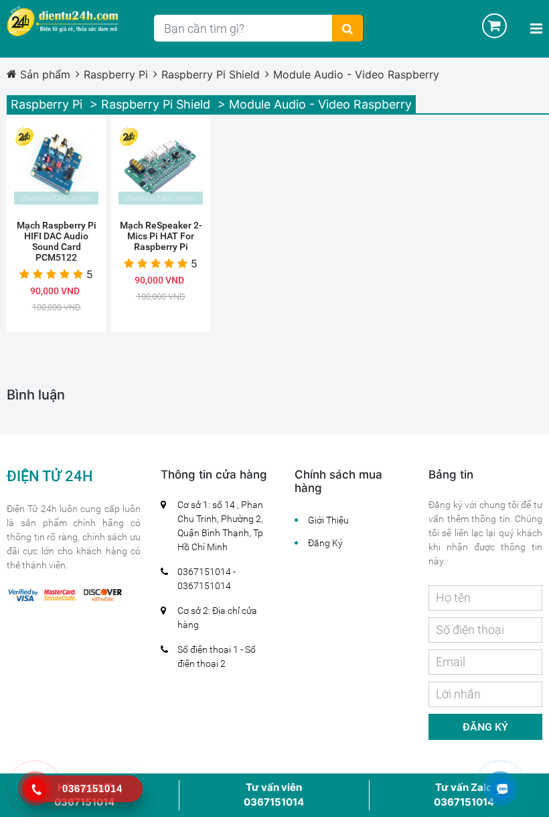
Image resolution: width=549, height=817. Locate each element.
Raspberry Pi (116, 74)
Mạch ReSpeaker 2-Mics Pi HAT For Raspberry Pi (161, 236)
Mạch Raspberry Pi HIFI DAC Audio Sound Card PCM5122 (56, 241)
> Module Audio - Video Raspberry (315, 104)
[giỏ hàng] (484, 26)
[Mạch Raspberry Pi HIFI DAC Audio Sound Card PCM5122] (56, 167)
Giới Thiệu (328, 520)
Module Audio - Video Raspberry (356, 74)
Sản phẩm (45, 74)
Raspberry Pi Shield (210, 74)
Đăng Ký (325, 543)
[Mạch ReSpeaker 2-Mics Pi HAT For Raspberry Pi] (161, 167)
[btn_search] (347, 28)
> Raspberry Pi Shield (150, 104)
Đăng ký (485, 726)
